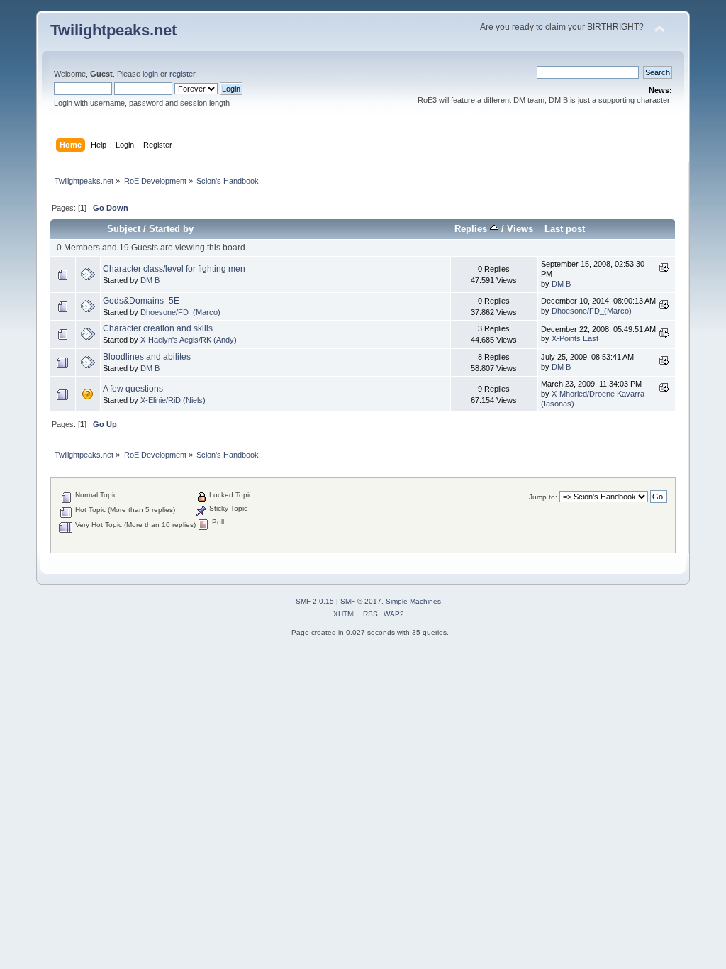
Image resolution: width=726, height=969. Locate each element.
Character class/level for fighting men (174, 269)
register (182, 74)
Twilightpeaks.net (113, 30)
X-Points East (575, 338)
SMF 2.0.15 (315, 601)
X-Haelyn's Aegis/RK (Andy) (188, 340)
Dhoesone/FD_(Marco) (180, 312)
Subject (123, 228)
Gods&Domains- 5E (141, 301)
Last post (564, 228)
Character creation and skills (158, 328)
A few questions (133, 389)
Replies (472, 228)
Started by (171, 228)
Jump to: (543, 497)
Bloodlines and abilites (147, 357)
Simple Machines (413, 601)
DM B (150, 280)
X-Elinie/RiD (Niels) (173, 400)
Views (520, 228)
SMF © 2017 (360, 601)
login (150, 74)
